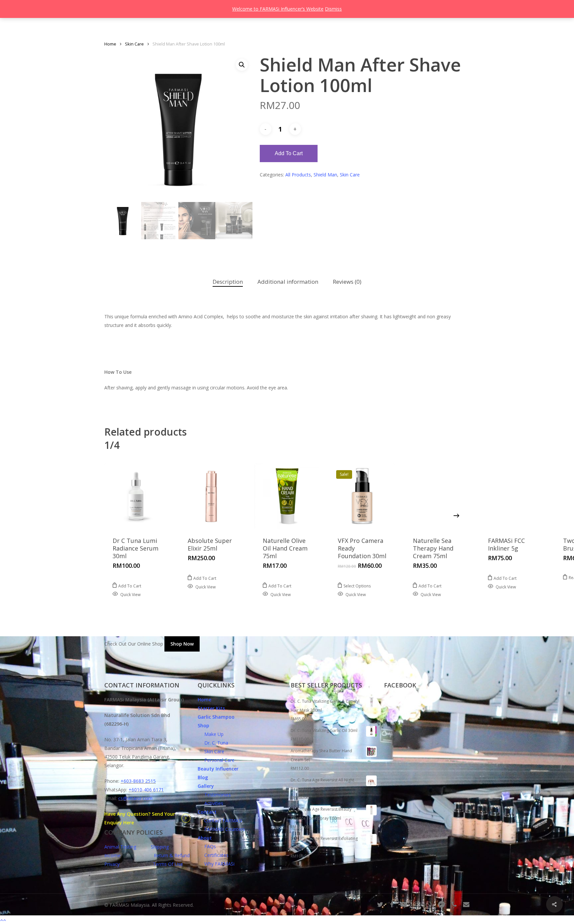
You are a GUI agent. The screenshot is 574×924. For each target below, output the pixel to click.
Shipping (160, 847)
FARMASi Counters (221, 829)
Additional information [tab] (287, 281)
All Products (298, 174)
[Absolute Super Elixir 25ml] (211, 496)
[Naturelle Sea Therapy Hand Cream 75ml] (437, 496)
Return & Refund (172, 855)
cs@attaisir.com (135, 798)
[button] (242, 65)
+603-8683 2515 (138, 781)
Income (112, 855)
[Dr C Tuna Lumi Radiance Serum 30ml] (136, 496)
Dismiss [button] (333, 9)
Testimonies (214, 794)
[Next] (456, 515)
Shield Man (325, 174)
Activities (210, 803)
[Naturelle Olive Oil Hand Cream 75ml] (287, 496)
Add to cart (289, 153)
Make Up (211, 734)
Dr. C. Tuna (213, 743)
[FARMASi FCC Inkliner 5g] (512, 496)
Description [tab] (228, 281)
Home (110, 44)
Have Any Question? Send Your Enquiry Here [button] (139, 818)
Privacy (112, 864)
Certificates (213, 855)
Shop (203, 725)
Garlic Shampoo (216, 717)
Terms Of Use (168, 864)
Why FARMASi (216, 864)
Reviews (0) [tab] (347, 281)
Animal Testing (120, 847)
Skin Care (134, 44)
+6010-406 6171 (146, 789)
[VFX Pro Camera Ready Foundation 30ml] (362, 496)
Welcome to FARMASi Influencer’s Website (278, 9)
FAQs (207, 846)
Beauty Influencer (218, 769)
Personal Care (216, 760)
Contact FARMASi (220, 820)
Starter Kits (211, 708)
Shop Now (182, 644)
